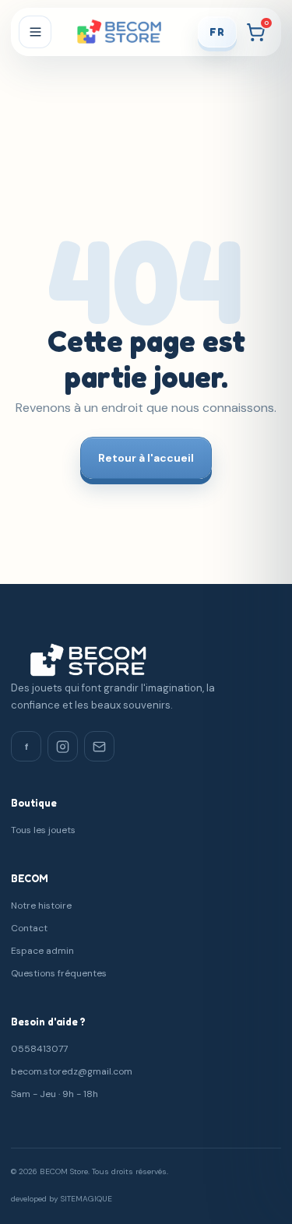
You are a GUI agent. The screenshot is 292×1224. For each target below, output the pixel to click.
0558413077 (39, 1049)
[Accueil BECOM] (124, 32)
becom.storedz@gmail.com (71, 1071)
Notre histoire (41, 905)
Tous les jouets (43, 830)
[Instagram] (62, 746)
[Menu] (35, 32)
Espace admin (42, 950)
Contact (29, 928)
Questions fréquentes (59, 973)
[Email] (99, 746)
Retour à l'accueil (146, 458)
